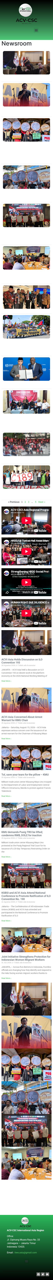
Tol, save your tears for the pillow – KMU (25, 774)
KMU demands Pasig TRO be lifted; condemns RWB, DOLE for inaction (22, 834)
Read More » (6, 681)
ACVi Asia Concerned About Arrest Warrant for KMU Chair (21, 718)
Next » (41, 501)
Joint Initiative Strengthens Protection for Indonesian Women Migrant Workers (25, 958)
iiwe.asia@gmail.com (26, 1252)
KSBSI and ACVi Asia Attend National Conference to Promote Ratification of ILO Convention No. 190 (26, 896)
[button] (36, 30)
